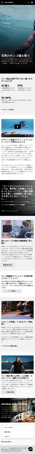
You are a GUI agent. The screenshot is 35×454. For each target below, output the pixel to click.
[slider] (16, 136)
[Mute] (25, 136)
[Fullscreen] (32, 136)
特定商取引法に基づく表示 (15, 449)
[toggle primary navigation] (3, 2)
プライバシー (4, 448)
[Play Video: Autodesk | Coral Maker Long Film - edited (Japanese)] (17, 127)
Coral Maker (19, 152)
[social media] (6, 442)
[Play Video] (3, 136)
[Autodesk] (9, 2)
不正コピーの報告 (22, 448)
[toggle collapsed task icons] (25, 2)
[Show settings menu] (28, 136)
